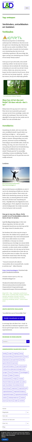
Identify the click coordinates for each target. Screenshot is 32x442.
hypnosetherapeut (8, 366)
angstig (15, 353)
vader (16, 400)
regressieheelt (23, 388)
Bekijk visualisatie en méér (14, 318)
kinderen (16, 372)
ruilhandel (16, 296)
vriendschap (11, 299)
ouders (23, 382)
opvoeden (4, 296)
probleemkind (19, 385)
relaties (23, 397)
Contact (4, 430)
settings (3, 436)
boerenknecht (18, 356)
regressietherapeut (19, 391)
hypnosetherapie (21, 366)
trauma (10, 400)
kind (10, 372)
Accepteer (5, 439)
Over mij (4, 423)
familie (22, 359)
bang (21, 353)
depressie (6, 359)
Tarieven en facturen (8, 419)
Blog (11, 293)
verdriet (21, 400)
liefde (3, 294)
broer (26, 356)
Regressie (5, 412)
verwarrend (22, 297)
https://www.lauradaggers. (10, 270)
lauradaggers (24, 372)
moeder (20, 378)
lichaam (5, 375)
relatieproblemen (13, 397)
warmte (16, 299)
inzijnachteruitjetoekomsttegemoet (14, 369)
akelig (5, 353)
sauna (5, 400)
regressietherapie (8, 394)
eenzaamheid (15, 359)
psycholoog (6, 388)
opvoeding (10, 296)
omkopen (21, 294)
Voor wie (5, 416)
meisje (15, 378)
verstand (11, 297)
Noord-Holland (7, 382)
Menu (27, 8)
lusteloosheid (7, 378)
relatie (5, 397)
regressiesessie (7, 391)
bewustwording (8, 356)
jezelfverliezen (23, 293)
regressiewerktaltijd (21, 394)
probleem (10, 385)
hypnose (14, 363)
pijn (4, 385)
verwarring (5, 299)
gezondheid (6, 363)
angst (10, 353)
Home (4, 408)
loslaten (8, 294)
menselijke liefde (14, 294)
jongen (5, 372)
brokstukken (16, 293)
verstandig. (16, 297)
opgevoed (26, 294)
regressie (14, 388)
